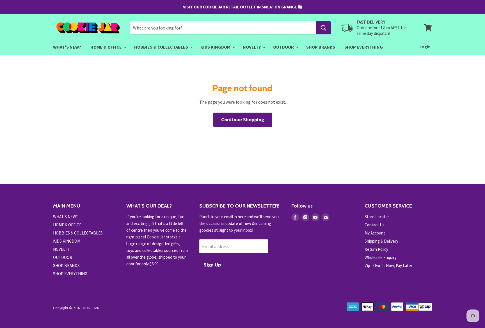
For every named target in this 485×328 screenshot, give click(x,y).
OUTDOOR (284, 47)
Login (425, 46)
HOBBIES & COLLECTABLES (161, 47)
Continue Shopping (242, 119)
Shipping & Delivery (381, 241)
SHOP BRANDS (320, 47)
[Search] (323, 27)
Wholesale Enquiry (381, 257)
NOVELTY (252, 47)
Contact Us (375, 224)
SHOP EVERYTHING (363, 47)
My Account (375, 233)
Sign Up (212, 264)
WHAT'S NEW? (67, 47)
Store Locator (377, 216)
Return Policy (376, 249)
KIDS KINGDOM (215, 47)
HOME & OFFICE (106, 47)
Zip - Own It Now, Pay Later (388, 265)
